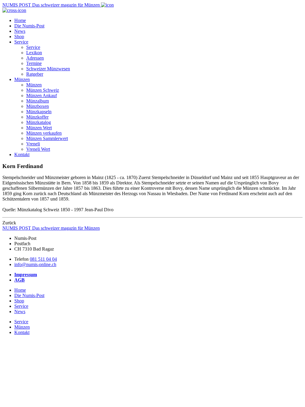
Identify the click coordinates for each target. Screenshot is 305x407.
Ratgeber (34, 74)
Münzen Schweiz (42, 90)
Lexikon (34, 52)
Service (21, 41)
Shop (19, 36)
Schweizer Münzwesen (48, 68)
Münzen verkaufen (44, 133)
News (19, 31)
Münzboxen (37, 106)
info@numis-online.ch (35, 264)
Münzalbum (37, 100)
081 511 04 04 (43, 259)
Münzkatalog (38, 122)
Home (20, 20)
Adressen (35, 57)
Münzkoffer (37, 116)
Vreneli (33, 143)
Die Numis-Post (29, 25)
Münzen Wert (39, 127)
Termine (34, 63)
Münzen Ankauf (41, 95)
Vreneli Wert (38, 149)
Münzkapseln (39, 111)
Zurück (9, 222)
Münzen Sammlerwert (47, 138)
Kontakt (21, 154)
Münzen (22, 79)
